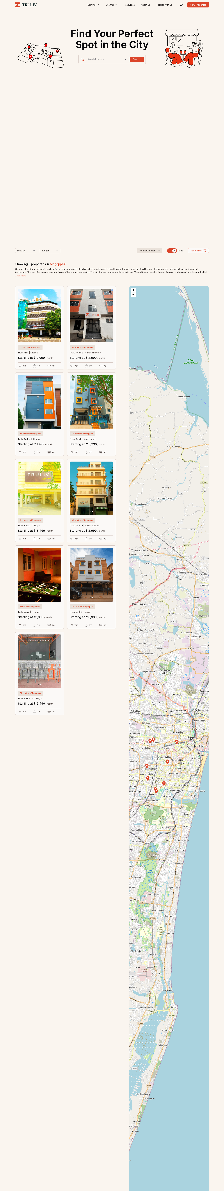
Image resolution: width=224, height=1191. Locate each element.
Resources (129, 5)
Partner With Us (164, 5)
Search (136, 59)
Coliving (91, 5)
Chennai (110, 5)
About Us (145, 5)
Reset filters (197, 250)
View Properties (198, 5)
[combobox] (87, 59)
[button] (38, 338)
